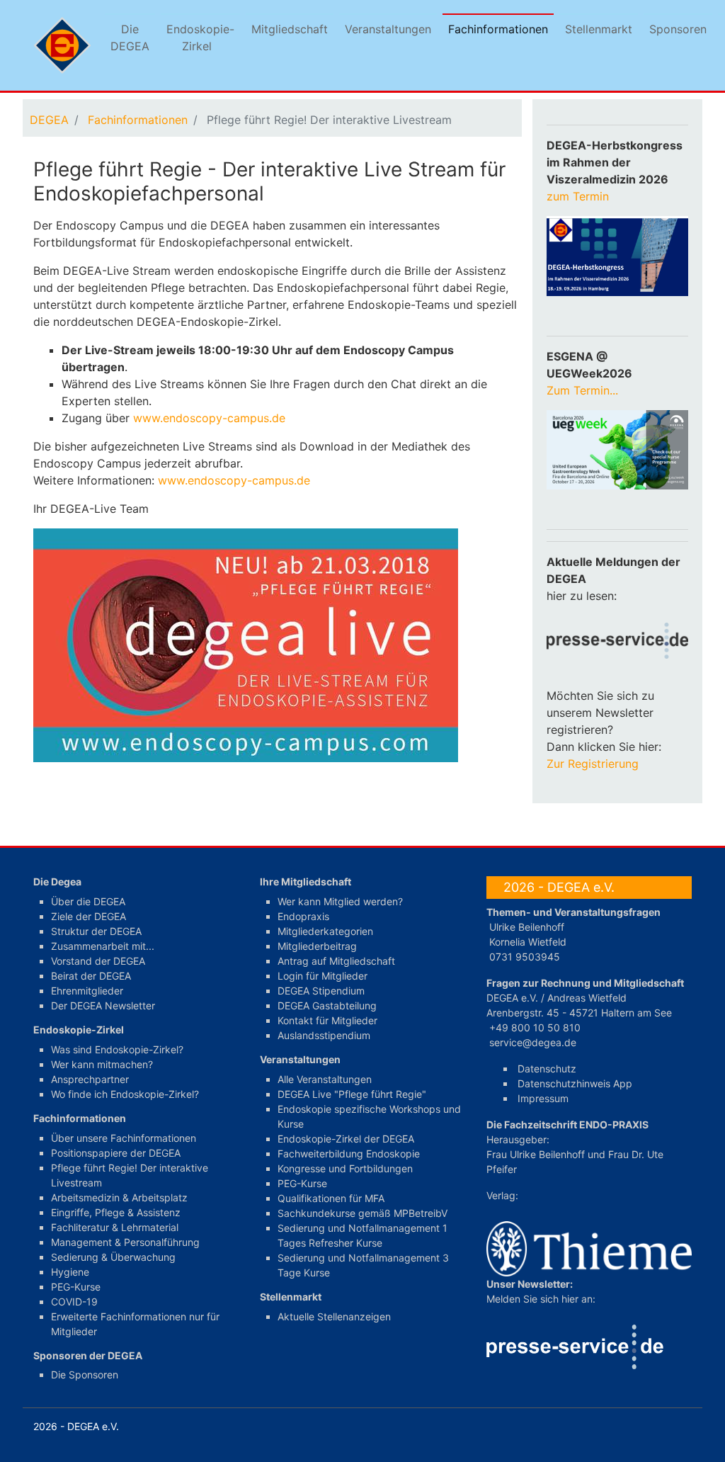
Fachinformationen (498, 29)
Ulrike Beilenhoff (526, 927)
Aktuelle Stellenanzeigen (334, 1316)
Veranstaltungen (388, 29)
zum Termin (579, 196)
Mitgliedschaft (289, 29)
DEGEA (49, 120)
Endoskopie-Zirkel (200, 37)
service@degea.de (532, 1042)
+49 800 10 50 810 (535, 1027)
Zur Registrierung (593, 763)
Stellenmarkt (598, 29)
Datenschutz (547, 1068)
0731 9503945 (524, 957)
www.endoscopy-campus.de (209, 418)
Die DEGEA (129, 37)
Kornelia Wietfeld (527, 942)
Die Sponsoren (84, 1374)
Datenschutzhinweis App (575, 1083)
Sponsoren (678, 29)
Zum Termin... (582, 390)
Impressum (543, 1098)
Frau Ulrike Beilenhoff (535, 1154)
